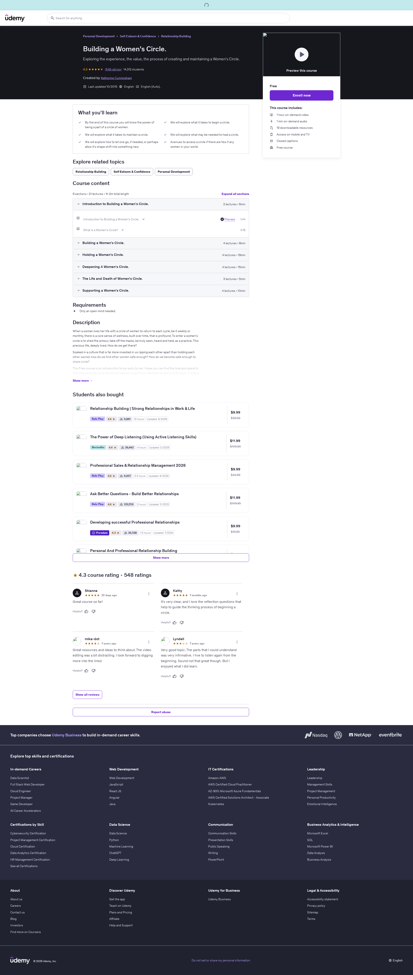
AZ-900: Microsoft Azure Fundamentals (234, 791)
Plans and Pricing (120, 912)
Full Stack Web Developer (27, 784)
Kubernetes (216, 804)
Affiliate (114, 919)
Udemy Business (67, 734)
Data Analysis (316, 853)
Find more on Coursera (25, 932)
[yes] (86, 611)
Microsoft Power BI (320, 846)
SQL (310, 840)
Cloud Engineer (20, 791)
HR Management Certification (30, 859)
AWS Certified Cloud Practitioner (230, 784)
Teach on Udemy (120, 906)
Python (114, 840)
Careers (15, 906)
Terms (311, 919)
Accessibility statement (322, 899)
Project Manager (21, 797)
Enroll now (302, 95)
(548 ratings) (113, 69)
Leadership (314, 778)
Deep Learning (119, 859)
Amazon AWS (217, 778)
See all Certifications (24, 866)
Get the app (117, 899)
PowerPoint (216, 859)
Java (112, 804)
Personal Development (99, 36)
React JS (115, 791)
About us (16, 899)
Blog (13, 919)
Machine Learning (121, 846)
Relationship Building (176, 36)
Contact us (17, 912)
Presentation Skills (220, 840)
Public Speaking (219, 846)
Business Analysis (319, 859)
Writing (213, 853)
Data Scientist (19, 778)
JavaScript (116, 784)
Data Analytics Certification (28, 853)
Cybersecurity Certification (28, 833)
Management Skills (319, 784)
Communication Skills (222, 833)
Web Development (121, 778)
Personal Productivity (321, 797)
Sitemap (312, 912)
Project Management (321, 791)
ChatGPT (115, 853)
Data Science (118, 833)
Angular (114, 797)
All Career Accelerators (25, 811)
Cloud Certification (22, 846)
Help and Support (121, 925)
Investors (16, 925)
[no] (93, 611)
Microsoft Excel (317, 833)
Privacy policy (316, 906)
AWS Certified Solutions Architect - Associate (238, 797)
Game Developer (21, 804)
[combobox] (168, 18)
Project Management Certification (32, 840)
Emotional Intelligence (322, 804)
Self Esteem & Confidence (138, 36)
